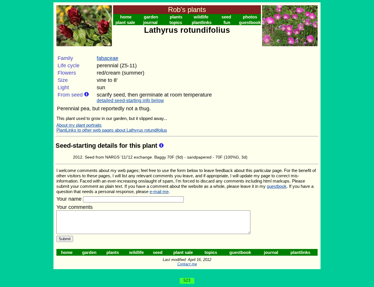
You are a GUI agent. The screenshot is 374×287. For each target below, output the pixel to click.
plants (176, 16)
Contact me (187, 264)
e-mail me (159, 191)
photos (250, 16)
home (125, 16)
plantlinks (202, 22)
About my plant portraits (79, 125)
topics (175, 22)
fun (227, 22)
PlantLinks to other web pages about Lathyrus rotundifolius (111, 130)
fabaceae (107, 58)
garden (151, 16)
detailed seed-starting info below (130, 100)
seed (226, 16)
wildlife (201, 16)
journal (150, 22)
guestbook (250, 22)
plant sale (125, 22)
